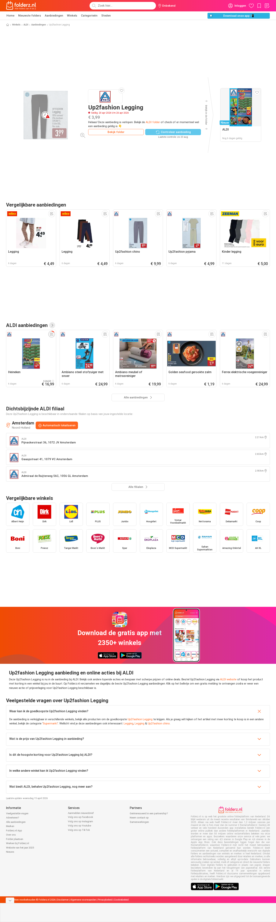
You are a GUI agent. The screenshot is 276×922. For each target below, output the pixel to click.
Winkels (72, 15)
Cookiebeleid (121, 899)
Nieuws (10, 851)
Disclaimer (62, 899)
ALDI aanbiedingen (27, 325)
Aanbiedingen (54, 15)
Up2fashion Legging (140, 719)
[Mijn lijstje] (267, 6)
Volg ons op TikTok (79, 830)
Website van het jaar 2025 (20, 847)
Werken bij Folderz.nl (17, 843)
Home (10, 15)
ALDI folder (153, 122)
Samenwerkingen (139, 822)
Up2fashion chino (159, 723)
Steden (106, 15)
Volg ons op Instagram (80, 821)
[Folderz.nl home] (21, 5)
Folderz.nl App (14, 830)
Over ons (11, 834)
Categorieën (89, 15)
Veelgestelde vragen (17, 813)
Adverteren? (12, 817)
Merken (10, 826)
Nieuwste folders (29, 15)
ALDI (26, 24)
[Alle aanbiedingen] (52, 325)
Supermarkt (50, 723)
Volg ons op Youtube (79, 825)
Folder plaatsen (14, 839)
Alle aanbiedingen (16, 822)
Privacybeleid (105, 899)
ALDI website (228, 679)
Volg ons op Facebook (80, 817)
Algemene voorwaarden (83, 899)
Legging (128, 723)
